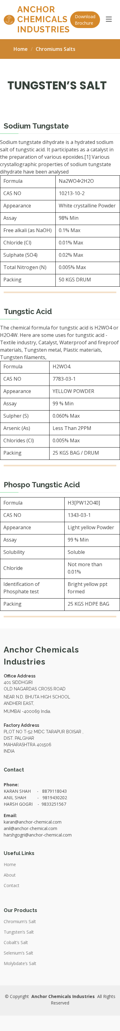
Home (21, 49)
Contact (11, 885)
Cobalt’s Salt (16, 942)
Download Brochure (85, 20)
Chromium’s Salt (20, 921)
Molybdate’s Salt (20, 963)
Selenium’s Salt (18, 953)
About (10, 875)
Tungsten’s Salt (19, 932)
